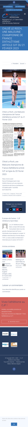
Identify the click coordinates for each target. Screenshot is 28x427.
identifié (14, 289)
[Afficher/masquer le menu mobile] (25, 14)
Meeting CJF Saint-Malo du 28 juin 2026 (20, 262)
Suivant (22, 63)
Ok (14, 424)
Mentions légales (16, 363)
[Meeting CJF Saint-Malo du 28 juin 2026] (21, 250)
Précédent (16, 63)
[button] (3, 265)
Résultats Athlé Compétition (14, 195)
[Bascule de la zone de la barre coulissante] (26, 1)
